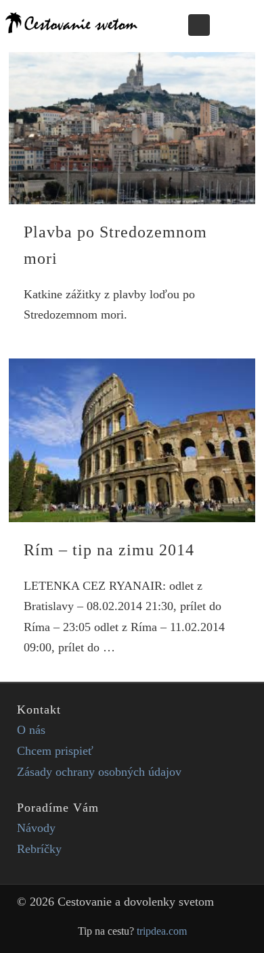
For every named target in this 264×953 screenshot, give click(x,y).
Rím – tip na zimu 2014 (109, 550)
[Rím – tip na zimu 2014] (132, 440)
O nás (31, 730)
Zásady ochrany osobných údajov (99, 771)
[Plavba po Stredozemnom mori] (132, 128)
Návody (36, 828)
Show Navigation (235, 24)
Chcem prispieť (55, 751)
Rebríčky (39, 849)
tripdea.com (162, 931)
